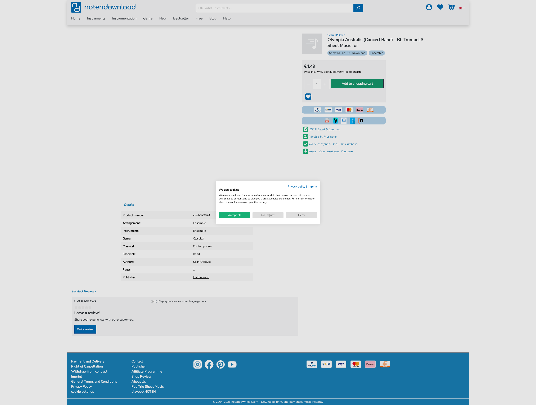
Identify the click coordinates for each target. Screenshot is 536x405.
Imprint (312, 186)
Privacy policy (296, 186)
